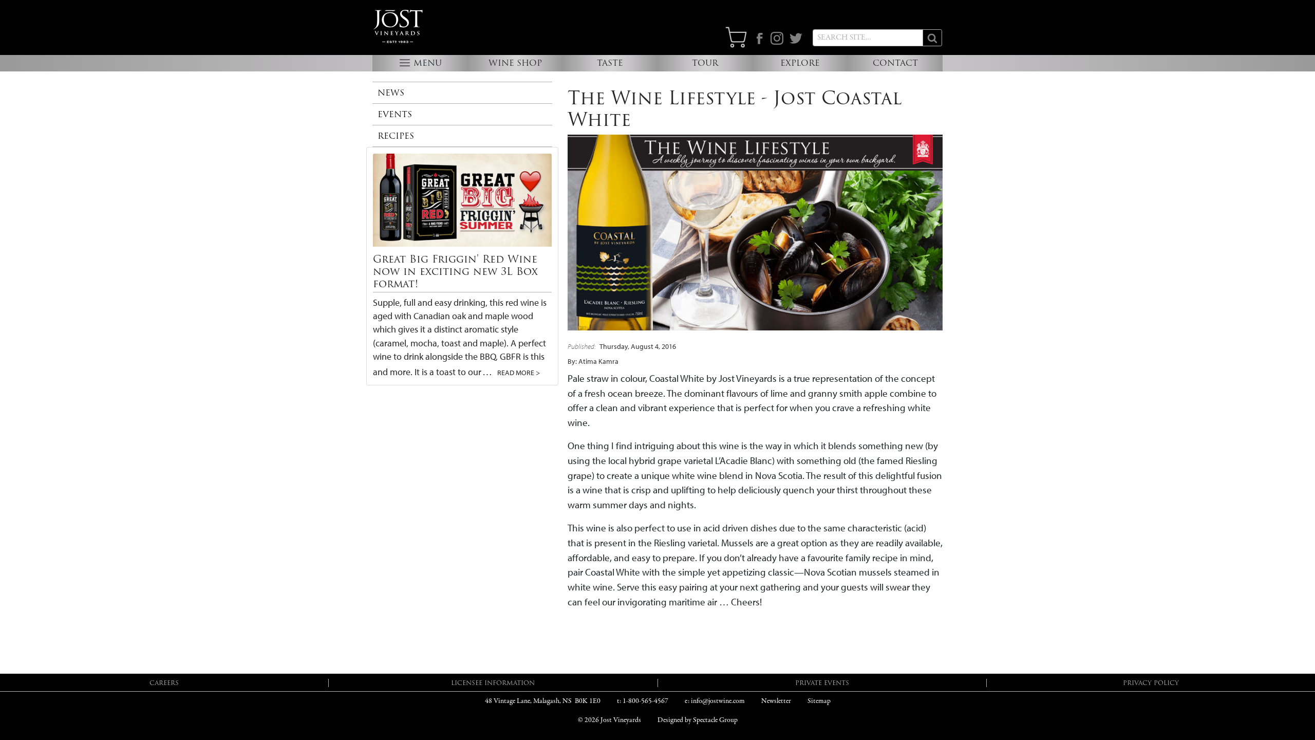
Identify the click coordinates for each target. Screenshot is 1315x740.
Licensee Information (493, 683)
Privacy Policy (1151, 683)
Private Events (822, 683)
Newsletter (776, 701)
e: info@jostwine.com (715, 701)
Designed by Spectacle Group (698, 720)
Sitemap (819, 701)
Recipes (396, 136)
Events (395, 114)
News (391, 92)
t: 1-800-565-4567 (642, 701)
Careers (164, 683)
